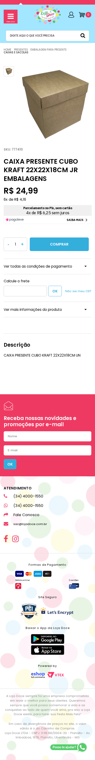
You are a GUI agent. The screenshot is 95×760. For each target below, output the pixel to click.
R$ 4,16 (20, 199)
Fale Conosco (26, 514)
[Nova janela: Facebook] (6, 539)
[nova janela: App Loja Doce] (47, 639)
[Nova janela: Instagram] (15, 539)
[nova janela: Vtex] (55, 675)
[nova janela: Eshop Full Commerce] (38, 675)
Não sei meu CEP (78, 291)
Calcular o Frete (25, 291)
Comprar (59, 244)
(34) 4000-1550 (28, 496)
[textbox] (47, 35)
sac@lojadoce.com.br (30, 524)
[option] (54, 103)
